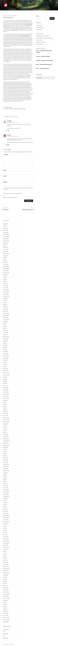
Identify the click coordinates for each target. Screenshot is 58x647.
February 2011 (5, 562)
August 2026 (5, 223)
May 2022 (5, 304)
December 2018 (6, 372)
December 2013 (6, 489)
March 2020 (5, 351)
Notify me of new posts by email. (10, 197)
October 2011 (5, 545)
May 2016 (5, 430)
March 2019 (5, 368)
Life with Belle (8, 107)
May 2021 (5, 328)
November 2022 (6, 291)
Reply (8, 130)
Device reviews (39, 29)
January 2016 (5, 436)
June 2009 (5, 604)
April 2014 (5, 481)
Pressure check (39, 40)
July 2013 (5, 500)
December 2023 (6, 266)
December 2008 (6, 617)
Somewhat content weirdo (41, 42)
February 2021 (5, 332)
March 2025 (5, 247)
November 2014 (6, 466)
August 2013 (5, 498)
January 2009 (5, 615)
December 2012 (6, 515)
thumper (14, 15)
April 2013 (5, 506)
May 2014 (5, 479)
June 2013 (5, 502)
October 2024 (5, 251)
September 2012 (6, 521)
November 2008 (6, 619)
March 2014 (5, 483)
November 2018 (6, 374)
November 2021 (6, 315)
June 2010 (5, 579)
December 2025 (6, 234)
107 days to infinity (39, 44)
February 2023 (5, 285)
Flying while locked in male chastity (42, 35)
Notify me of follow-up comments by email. (12, 193)
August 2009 (5, 600)
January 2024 (5, 264)
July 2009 (5, 602)
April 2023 (5, 281)
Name (5, 170)
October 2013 (5, 494)
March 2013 (5, 508)
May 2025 (5, 245)
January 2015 (5, 462)
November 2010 (6, 568)
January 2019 (5, 370)
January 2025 (5, 249)
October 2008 (5, 621)
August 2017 (5, 400)
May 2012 (5, 530)
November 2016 (6, 419)
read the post (14, 30)
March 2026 (5, 228)
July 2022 (5, 300)
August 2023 (5, 274)
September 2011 (6, 547)
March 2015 (5, 457)
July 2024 (5, 257)
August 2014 (5, 472)
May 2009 (5, 606)
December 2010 (6, 566)
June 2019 (5, 364)
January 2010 (5, 589)
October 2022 (5, 294)
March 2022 (5, 306)
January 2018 (5, 389)
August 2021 (5, 321)
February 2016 (5, 434)
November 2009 (6, 594)
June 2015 (5, 451)
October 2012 (5, 519)
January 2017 (5, 415)
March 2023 (5, 283)
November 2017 (6, 394)
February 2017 (5, 413)
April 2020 (5, 349)
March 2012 (5, 534)
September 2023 (6, 272)
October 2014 (5, 468)
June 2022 (5, 302)
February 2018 (5, 387)
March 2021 (5, 330)
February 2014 (5, 485)
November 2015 (6, 440)
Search (37, 16)
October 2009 (5, 596)
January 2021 (5, 334)
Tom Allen (9, 120)
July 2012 (4, 526)
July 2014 (5, 474)
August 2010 (5, 574)
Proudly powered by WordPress (8, 644)
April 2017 (5, 408)
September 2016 (6, 421)
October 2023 (5, 270)
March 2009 (5, 611)
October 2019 (5, 357)
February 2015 (5, 460)
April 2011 (5, 557)
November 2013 (6, 491)
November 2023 (6, 268)
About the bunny (39, 25)
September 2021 (6, 319)
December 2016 (6, 417)
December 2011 (6, 540)
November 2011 (6, 543)
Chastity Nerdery (6, 629)
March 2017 (5, 411)
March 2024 (5, 262)
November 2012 (6, 517)
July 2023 (5, 277)
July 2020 (5, 343)
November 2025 (6, 236)
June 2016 (5, 428)
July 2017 (4, 402)
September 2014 (6, 470)
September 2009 (6, 598)
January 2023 (5, 287)
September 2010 (6, 572)
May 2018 (5, 381)
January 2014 (5, 487)
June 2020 (5, 345)
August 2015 (5, 447)
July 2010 (5, 577)
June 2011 (5, 553)
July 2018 (5, 377)
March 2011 (5, 560)
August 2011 (5, 549)
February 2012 (5, 536)
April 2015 (5, 455)
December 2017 (6, 391)
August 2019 (5, 360)
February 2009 (5, 613)
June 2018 (5, 379)
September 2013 (6, 496)
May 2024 (5, 260)
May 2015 (5, 453)
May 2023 (5, 279)
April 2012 (5, 532)
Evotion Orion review (44, 68)
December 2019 (6, 355)
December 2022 (6, 289)
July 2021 (4, 323)
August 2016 (5, 423)
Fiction (4, 631)
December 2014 (6, 464)
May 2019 (5, 366)
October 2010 (5, 570)
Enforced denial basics (40, 27)
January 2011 (5, 564)
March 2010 (5, 585)
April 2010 (5, 583)
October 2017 (5, 396)
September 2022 (6, 296)
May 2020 (5, 347)
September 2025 (6, 240)
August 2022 (5, 298)
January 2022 (5, 311)
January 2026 (5, 232)
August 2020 (5, 340)
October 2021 (5, 317)
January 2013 (5, 513)
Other (4, 635)
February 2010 (5, 587)
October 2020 (5, 338)
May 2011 (5, 555)
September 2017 (6, 398)
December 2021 (6, 313)
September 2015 (6, 445)
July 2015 (5, 449)
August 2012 (5, 523)
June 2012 (5, 528)
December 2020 (6, 336)
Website (5, 182)
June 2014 (5, 477)
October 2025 (5, 238)
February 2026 (5, 230)
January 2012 (5, 538)
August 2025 (5, 243)
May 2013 (5, 504)
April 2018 (5, 383)
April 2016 (5, 432)
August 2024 (5, 255)
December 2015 (6, 438)
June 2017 (5, 404)
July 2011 (4, 551)
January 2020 (5, 353)
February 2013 (5, 511)
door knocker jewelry (25, 35)
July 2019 (5, 362)
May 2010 (5, 581)
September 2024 (6, 253)
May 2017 (5, 406)
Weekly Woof (5, 638)
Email (4, 176)
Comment (5, 154)
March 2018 (5, 385)
